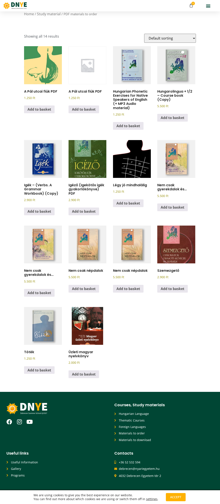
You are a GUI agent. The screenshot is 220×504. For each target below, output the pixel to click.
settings (151, 499)
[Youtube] (29, 422)
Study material (49, 14)
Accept (175, 497)
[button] (208, 5)
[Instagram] (19, 422)
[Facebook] (9, 422)
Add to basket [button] (39, 109)
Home (29, 14)
